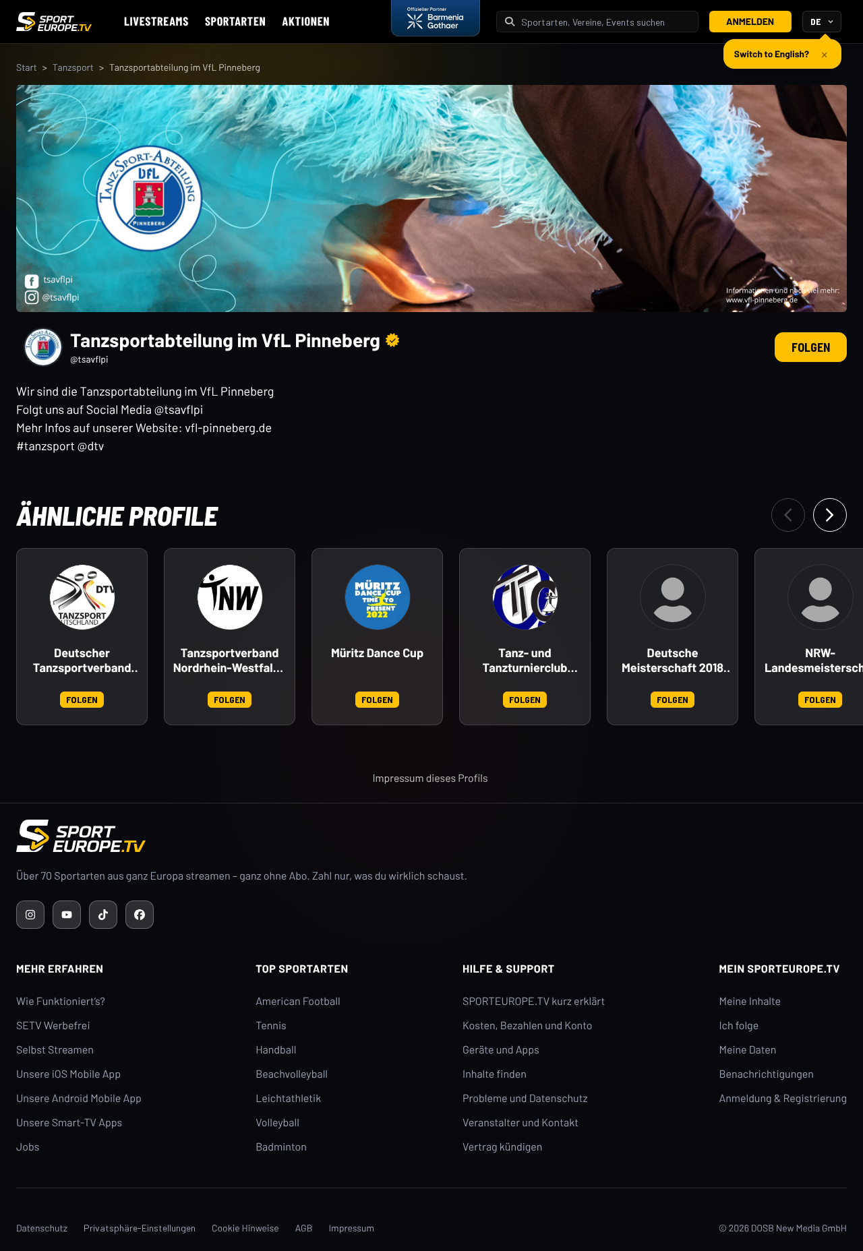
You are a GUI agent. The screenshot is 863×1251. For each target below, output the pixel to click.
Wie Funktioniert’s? (60, 1001)
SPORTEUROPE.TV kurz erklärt (534, 1001)
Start (26, 67)
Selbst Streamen (55, 1049)
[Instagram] (30, 915)
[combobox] (605, 22)
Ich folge (738, 1025)
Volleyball (277, 1122)
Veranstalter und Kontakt (520, 1122)
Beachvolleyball (292, 1074)
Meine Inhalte (750, 1001)
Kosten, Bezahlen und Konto (527, 1025)
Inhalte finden (495, 1074)
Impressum (351, 1227)
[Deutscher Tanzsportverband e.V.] (82, 597)
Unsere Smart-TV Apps (69, 1122)
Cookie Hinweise (245, 1227)
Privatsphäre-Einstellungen (140, 1227)
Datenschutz (41, 1227)
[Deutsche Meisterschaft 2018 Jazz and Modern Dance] (673, 597)
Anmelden (750, 21)
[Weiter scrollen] (830, 515)
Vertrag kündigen (502, 1146)
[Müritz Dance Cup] (377, 597)
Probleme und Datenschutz (525, 1098)
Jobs (27, 1146)
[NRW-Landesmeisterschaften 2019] (820, 597)
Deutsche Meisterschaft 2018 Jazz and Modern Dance (672, 660)
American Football (298, 1001)
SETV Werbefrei (53, 1025)
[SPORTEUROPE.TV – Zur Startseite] (54, 21)
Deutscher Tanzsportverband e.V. (82, 660)
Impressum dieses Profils (429, 778)
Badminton (281, 1146)
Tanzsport (73, 67)
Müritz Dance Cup (377, 653)
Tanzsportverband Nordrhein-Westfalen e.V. (230, 660)
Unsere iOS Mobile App (68, 1074)
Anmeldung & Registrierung (783, 1098)
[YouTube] (67, 915)
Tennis (271, 1025)
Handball (276, 1049)
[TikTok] (103, 915)
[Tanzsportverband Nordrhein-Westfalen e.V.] (230, 597)
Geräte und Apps (501, 1049)
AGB (304, 1227)
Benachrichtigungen (766, 1074)
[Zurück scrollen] (788, 515)
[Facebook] (139, 915)
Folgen (811, 347)
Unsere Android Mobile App (79, 1098)
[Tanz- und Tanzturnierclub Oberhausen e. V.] (525, 597)
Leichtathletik (288, 1098)
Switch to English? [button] (771, 53)
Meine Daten (747, 1049)
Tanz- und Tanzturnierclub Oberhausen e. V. (524, 660)
